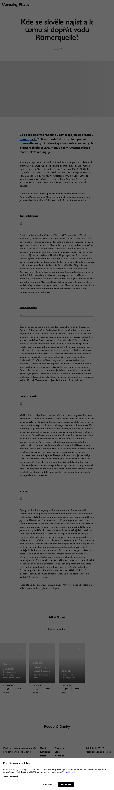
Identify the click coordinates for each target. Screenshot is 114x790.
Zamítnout (48, 784)
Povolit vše (66, 784)
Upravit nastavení (10, 776)
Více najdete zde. (69, 772)
